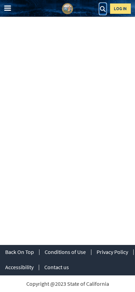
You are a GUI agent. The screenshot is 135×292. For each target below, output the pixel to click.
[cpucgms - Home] (67, 8)
